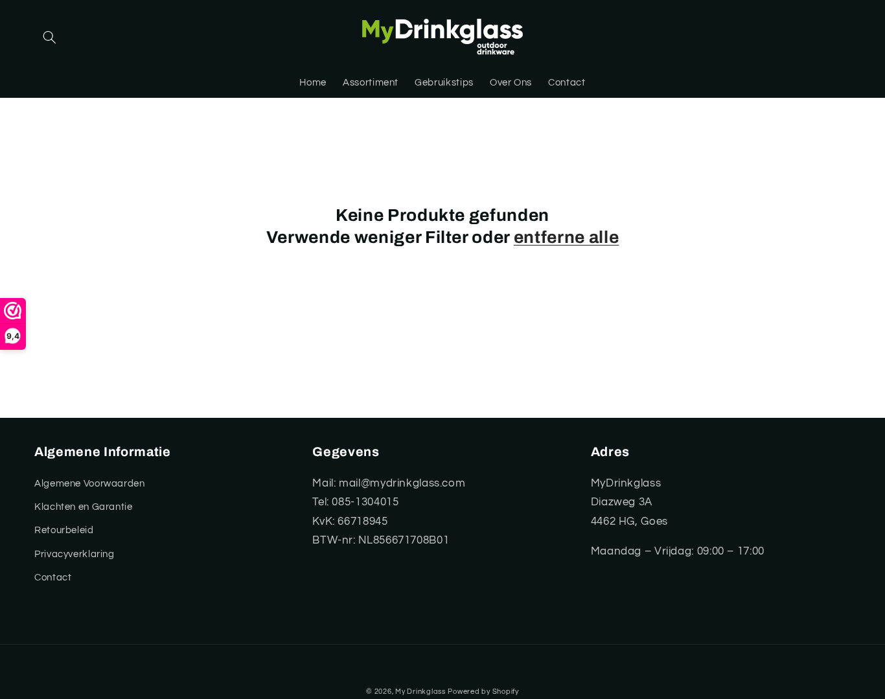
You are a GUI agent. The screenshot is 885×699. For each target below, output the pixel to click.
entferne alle (566, 237)
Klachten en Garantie (83, 507)
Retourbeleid (64, 530)
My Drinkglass (420, 691)
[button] (49, 37)
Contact (52, 577)
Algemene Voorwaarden (89, 483)
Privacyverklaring (74, 554)
